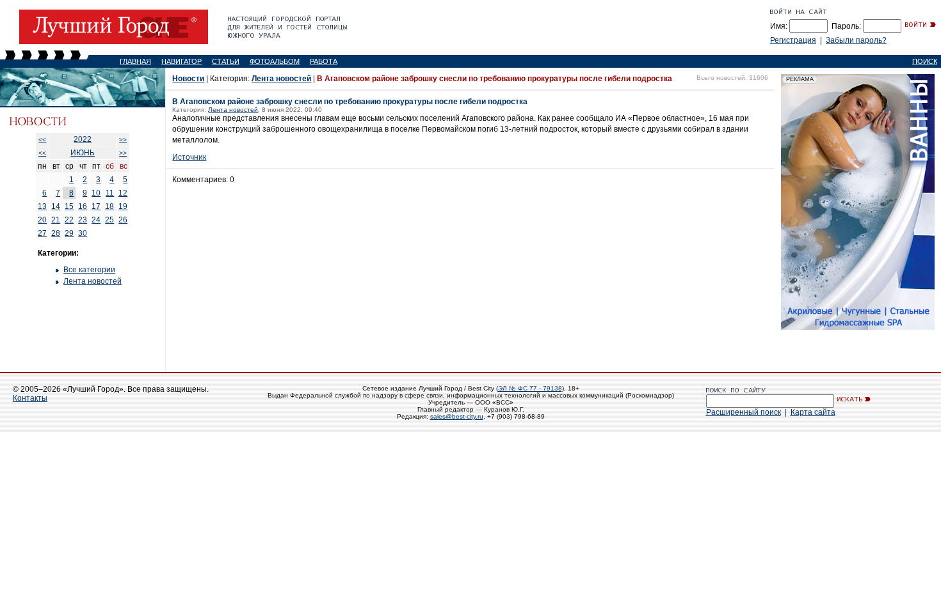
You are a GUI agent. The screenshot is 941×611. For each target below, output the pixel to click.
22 (69, 219)
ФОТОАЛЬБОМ (275, 61)
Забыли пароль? (856, 40)
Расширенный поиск (743, 412)
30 (82, 233)
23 (82, 219)
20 (42, 219)
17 (96, 206)
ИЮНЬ (82, 152)
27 (42, 233)
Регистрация (793, 40)
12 (122, 193)
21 (55, 219)
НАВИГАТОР (181, 61)
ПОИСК (924, 61)
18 (109, 206)
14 (55, 206)
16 (82, 206)
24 (96, 219)
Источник (189, 157)
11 (110, 193)
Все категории (89, 269)
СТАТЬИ (225, 61)
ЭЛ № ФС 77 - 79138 (530, 388)
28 (55, 233)
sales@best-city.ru (456, 416)
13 (42, 206)
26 (122, 219)
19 (122, 206)
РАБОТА (323, 61)
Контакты (30, 398)
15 (69, 206)
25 (109, 219)
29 (69, 233)
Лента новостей (92, 281)
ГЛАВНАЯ (135, 61)
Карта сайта (813, 412)
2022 (83, 139)
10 (96, 193)
